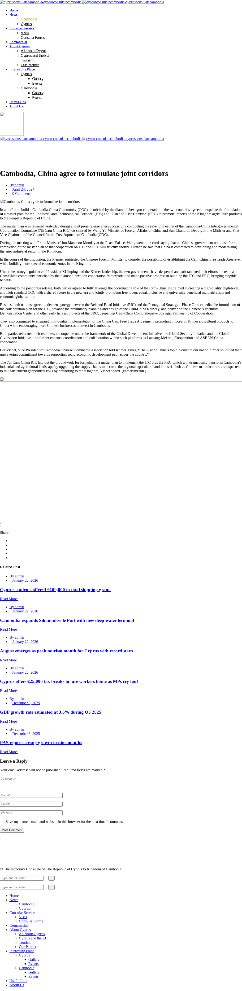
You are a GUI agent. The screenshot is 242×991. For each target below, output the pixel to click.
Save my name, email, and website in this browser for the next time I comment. (64, 822)
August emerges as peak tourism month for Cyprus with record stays (66, 650)
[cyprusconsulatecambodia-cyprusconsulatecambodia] (82, 2)
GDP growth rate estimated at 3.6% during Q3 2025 (50, 712)
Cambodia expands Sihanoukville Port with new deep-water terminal (67, 620)
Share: (4, 533)
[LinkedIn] (10, 549)
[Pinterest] (10, 558)
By (16, 185)
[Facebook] (10, 541)
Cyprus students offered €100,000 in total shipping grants (55, 589)
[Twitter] (10, 545)
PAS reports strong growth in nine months (41, 742)
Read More (9, 599)
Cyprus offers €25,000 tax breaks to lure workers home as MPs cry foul (69, 681)
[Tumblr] (10, 553)
